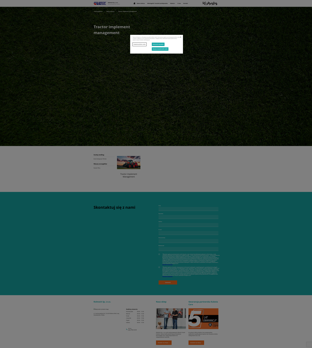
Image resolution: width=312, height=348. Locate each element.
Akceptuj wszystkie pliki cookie (160, 49)
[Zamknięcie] (180, 37)
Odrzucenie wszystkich (158, 44)
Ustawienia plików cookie (139, 44)
